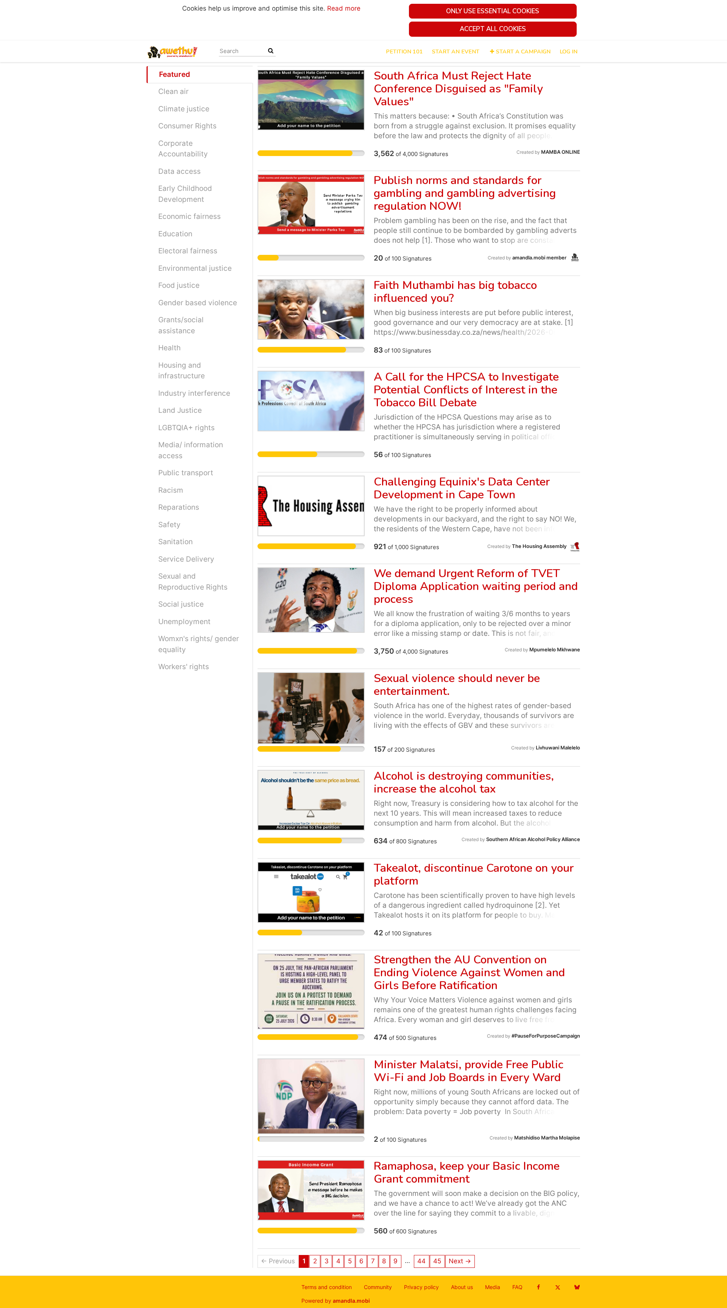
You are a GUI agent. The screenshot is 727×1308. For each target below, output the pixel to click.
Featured (174, 74)
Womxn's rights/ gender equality (198, 644)
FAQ (517, 1287)
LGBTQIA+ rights (186, 427)
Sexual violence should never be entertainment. (457, 685)
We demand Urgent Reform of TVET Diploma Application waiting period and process (476, 586)
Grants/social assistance (181, 325)
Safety (169, 524)
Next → (460, 1261)
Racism (170, 490)
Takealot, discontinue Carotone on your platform (474, 874)
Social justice (181, 604)
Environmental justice (195, 268)
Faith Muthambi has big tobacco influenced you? (455, 292)
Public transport (185, 472)
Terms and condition (326, 1287)
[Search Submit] (271, 51)
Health (169, 347)
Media (492, 1287)
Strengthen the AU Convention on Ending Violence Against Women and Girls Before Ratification (469, 972)
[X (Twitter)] (557, 1287)
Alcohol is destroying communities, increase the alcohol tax (464, 782)
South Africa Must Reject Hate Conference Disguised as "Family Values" (458, 88)
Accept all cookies (493, 29)
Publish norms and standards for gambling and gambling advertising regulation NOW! (465, 193)
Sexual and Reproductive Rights (193, 582)
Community (378, 1287)
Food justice (179, 285)
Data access (179, 171)
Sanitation (175, 541)
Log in (568, 51)
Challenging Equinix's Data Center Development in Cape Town (462, 488)
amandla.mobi (351, 1301)
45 (437, 1261)
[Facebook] (538, 1287)
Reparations (178, 507)
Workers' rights (183, 666)
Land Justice (180, 410)
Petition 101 (404, 51)
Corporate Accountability (183, 149)
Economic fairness (189, 216)
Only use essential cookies (492, 11)
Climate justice (183, 109)
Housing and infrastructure (181, 371)
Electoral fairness (187, 251)
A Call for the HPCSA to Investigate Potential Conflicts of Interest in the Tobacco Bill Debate (466, 390)
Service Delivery (186, 559)
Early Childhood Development (185, 194)
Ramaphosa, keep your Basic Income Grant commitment (467, 1172)
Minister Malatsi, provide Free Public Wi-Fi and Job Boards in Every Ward (468, 1071)
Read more (343, 8)
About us (462, 1287)
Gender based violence (197, 302)
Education (175, 233)
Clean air (173, 91)
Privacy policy (421, 1287)
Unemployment (184, 621)
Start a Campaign (523, 51)
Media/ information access (190, 450)
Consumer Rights (187, 126)
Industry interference (194, 393)
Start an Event (455, 51)
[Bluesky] (576, 1287)
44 (421, 1261)
